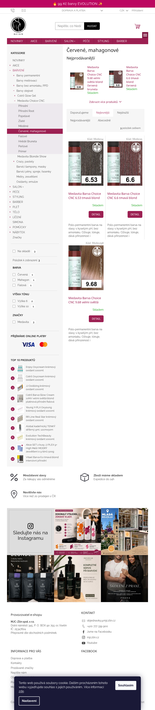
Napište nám (19, 672)
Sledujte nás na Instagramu (30, 535)
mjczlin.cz (93, 637)
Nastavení (29, 701)
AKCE (16, 65)
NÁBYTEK (19, 232)
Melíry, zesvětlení (26, 176)
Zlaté (21, 120)
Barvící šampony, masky (31, 166)
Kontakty (16, 663)
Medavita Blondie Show (31, 156)
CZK (122, 10)
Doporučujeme (79, 112)
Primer (22, 151)
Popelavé (24, 116)
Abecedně (104, 120)
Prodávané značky (22, 667)
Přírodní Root (26, 110)
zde (21, 691)
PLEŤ (16, 207)
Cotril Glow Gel (26, 95)
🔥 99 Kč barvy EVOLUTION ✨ (77, 4)
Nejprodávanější (80, 120)
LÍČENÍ (17, 217)
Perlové (23, 146)
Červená (25, 274)
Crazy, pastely (25, 161)
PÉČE (16, 191)
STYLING (18, 196)
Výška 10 (26, 306)
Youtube (92, 642)
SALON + (18, 186)
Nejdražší (123, 112)
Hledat (92, 26)
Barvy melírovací (26, 80)
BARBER (18, 201)
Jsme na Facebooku (99, 631)
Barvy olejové (24, 90)
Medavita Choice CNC (31, 100)
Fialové (22, 136)
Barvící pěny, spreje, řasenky (33, 171)
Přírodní (23, 105)
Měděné (23, 126)
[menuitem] (17, 41)
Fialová (24, 285)
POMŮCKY (19, 227)
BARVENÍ (18, 70)
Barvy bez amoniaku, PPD (32, 85)
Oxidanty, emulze (27, 181)
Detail (96, 214)
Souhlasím (125, 685)
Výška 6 (25, 301)
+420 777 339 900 (97, 626)
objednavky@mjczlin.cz (101, 620)
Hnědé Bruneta (27, 141)
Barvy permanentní (28, 75)
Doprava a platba (73, 10)
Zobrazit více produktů (103, 102)
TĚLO (16, 212)
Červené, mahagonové (32, 131)
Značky (17, 237)
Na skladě (26, 251)
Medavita (26, 321)
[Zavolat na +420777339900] (16, 10)
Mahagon (26, 279)
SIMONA (18, 222)
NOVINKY (19, 60)
